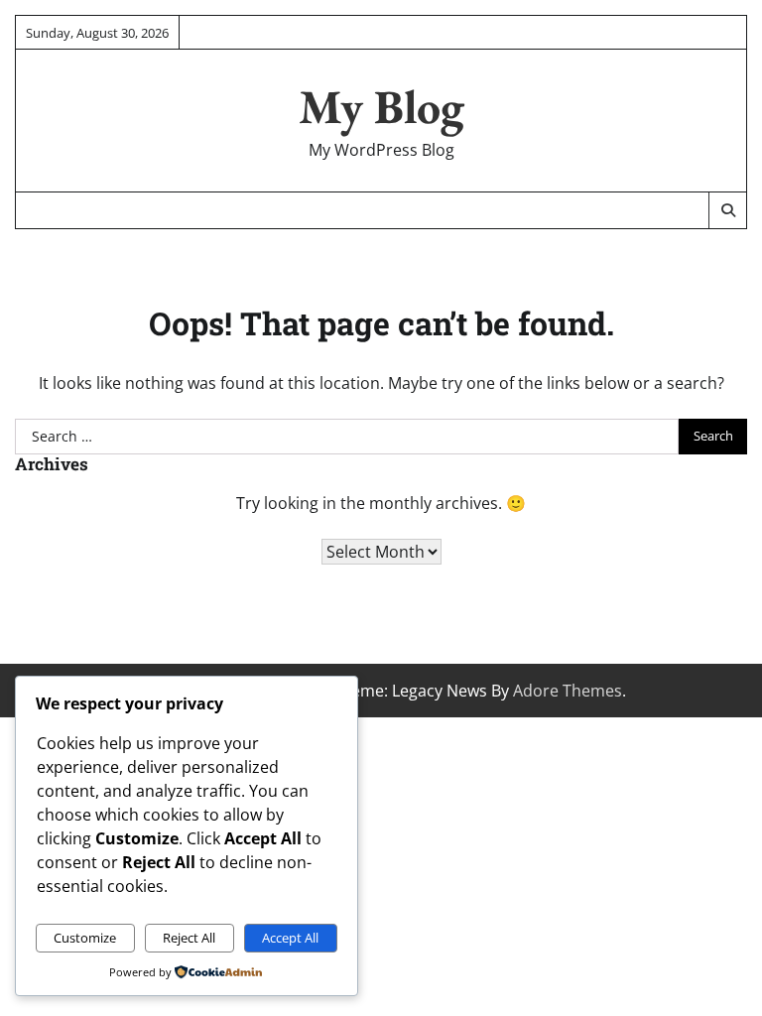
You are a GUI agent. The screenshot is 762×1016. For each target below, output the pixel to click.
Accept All (290, 938)
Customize (85, 938)
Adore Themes (567, 690)
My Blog (381, 106)
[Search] (727, 210)
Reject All (189, 938)
